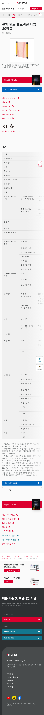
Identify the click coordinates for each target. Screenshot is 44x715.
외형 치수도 (6, 114)
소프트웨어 (6, 118)
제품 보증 (10, 680)
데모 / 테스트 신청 (9, 539)
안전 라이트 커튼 (8, 544)
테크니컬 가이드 (8, 514)
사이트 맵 (10, 687)
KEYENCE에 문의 (9, 535)
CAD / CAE (6, 106)
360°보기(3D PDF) (9, 110)
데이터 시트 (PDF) (9, 98)
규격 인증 (10, 674)
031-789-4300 (9, 638)
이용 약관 (10, 683)
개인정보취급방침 (12, 677)
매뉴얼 (4, 102)
